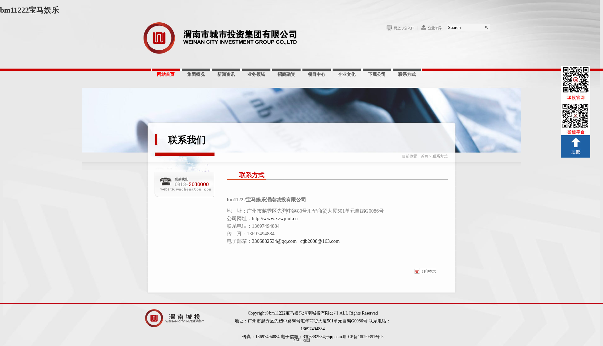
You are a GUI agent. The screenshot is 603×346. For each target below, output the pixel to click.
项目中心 (316, 74)
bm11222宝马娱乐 (29, 10)
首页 (424, 156)
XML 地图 (301, 340)
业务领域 (256, 74)
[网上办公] (401, 29)
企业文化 (347, 74)
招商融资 (286, 74)
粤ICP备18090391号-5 (362, 336)
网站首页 (166, 74)
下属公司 (377, 74)
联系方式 (407, 74)
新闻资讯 (226, 74)
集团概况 (196, 74)
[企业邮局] (432, 29)
